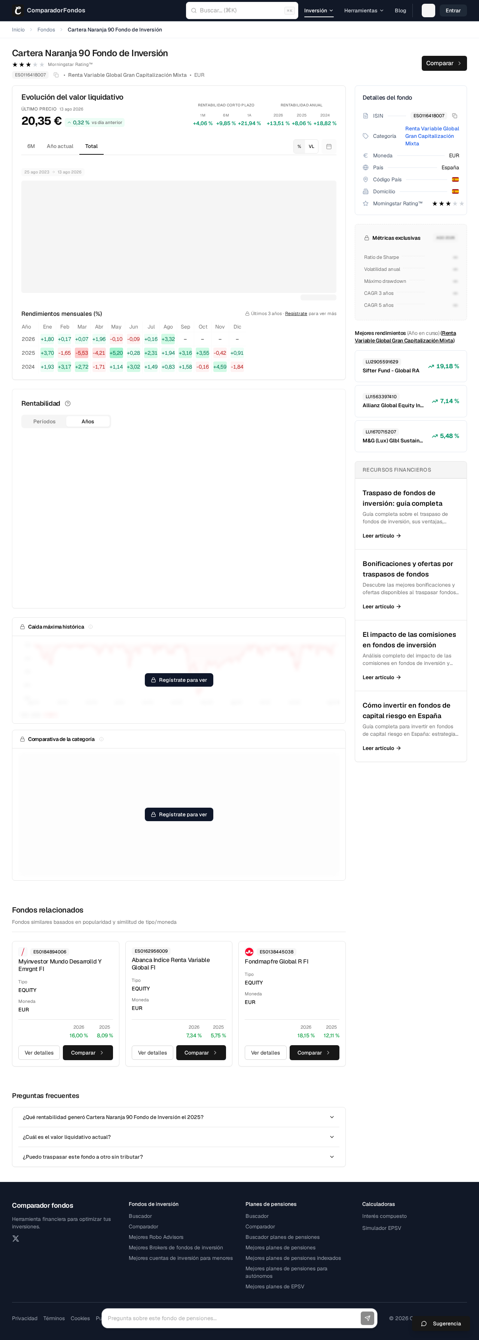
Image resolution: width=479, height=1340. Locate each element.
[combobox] (242, 10)
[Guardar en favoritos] (428, 10)
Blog (400, 10)
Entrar (453, 10)
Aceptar (377, 1317)
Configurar (341, 1317)
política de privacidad (158, 1322)
